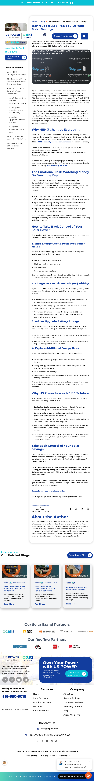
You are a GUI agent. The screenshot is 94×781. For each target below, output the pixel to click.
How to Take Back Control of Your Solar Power (15, 91)
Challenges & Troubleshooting (40, 505)
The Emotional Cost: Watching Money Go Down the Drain (16, 81)
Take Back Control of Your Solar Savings (16, 145)
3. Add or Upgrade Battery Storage (17, 119)
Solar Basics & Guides (19, 582)
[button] (46, 36)
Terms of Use (30, 756)
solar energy (17, 671)
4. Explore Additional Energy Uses (17, 129)
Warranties (64, 756)
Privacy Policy (48, 756)
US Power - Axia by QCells (45, 751)
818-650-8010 (14, 696)
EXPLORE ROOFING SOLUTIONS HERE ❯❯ (47, 2)
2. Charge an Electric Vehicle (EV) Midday (16, 110)
